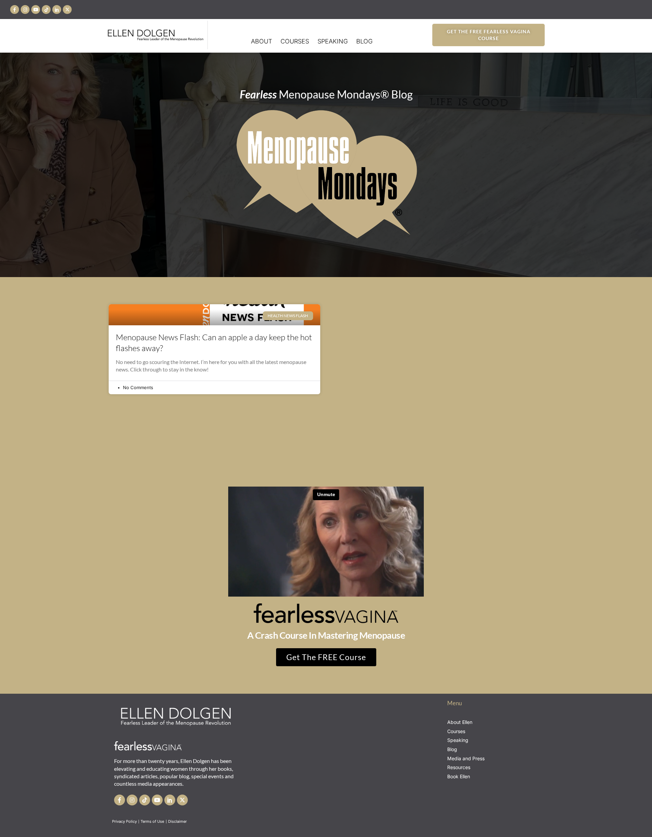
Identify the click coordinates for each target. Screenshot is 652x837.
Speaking (333, 41)
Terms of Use (153, 821)
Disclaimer (178, 821)
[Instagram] (25, 9)
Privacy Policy (124, 821)
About (261, 41)
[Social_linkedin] (56, 9)
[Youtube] (35, 9)
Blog (364, 41)
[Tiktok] (46, 9)
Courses (294, 41)
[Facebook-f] (14, 9)
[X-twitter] (67, 9)
